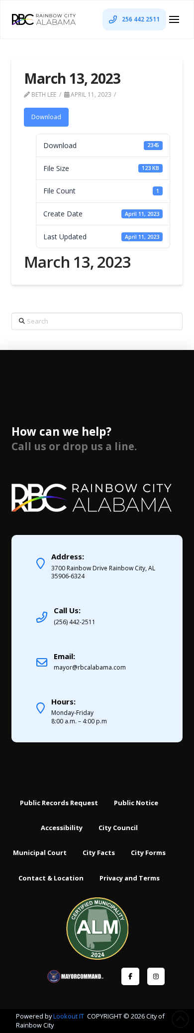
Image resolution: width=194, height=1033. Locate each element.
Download (46, 117)
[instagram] (156, 976)
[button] (174, 19)
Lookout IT (69, 1016)
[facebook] (130, 976)
